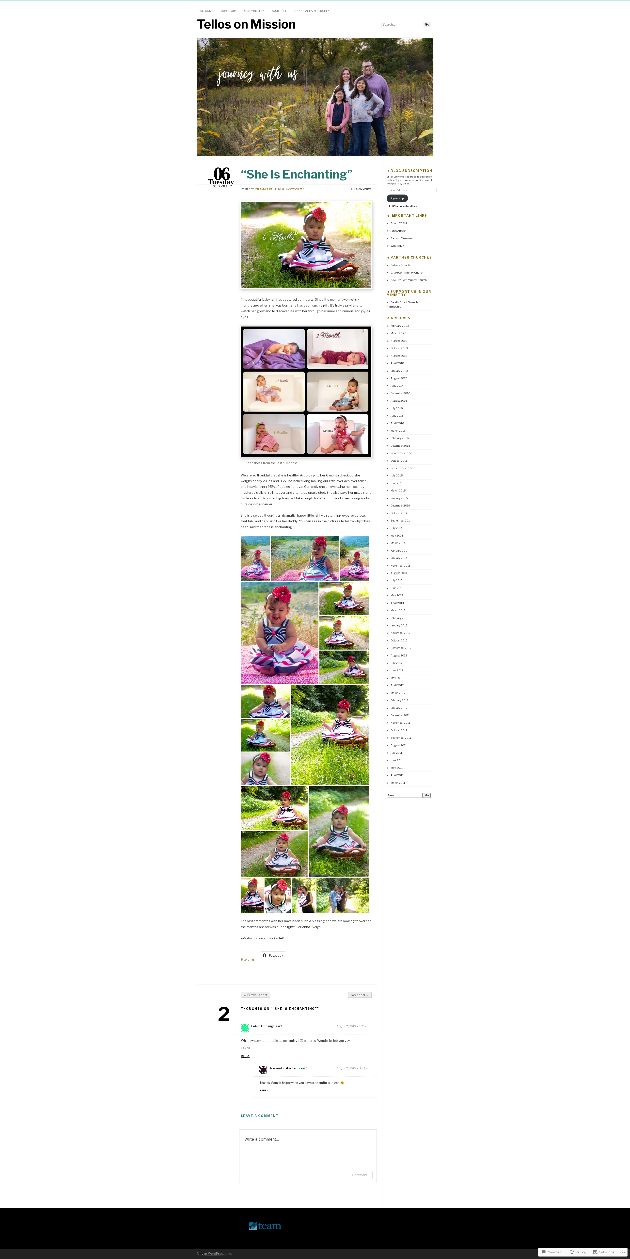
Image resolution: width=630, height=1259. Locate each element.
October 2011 (399, 730)
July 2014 (397, 528)
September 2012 (401, 648)
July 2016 (397, 408)
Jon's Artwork (399, 230)
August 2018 (399, 356)
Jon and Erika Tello (267, 189)
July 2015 (397, 475)
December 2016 (400, 393)
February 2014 (400, 550)
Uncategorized (294, 189)
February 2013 (400, 618)
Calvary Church (400, 265)
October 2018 (399, 348)
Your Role (279, 11)
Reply (245, 1056)
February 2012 (400, 700)
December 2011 (400, 715)
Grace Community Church (407, 272)
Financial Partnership (311, 11)
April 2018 (397, 363)
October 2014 (399, 513)
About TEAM (399, 223)
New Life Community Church (409, 280)
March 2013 (398, 610)
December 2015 (400, 445)
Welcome (206, 11)
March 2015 (398, 490)
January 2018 (399, 371)
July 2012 (397, 663)
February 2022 (400, 325)
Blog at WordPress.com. (214, 1254)
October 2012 (399, 640)
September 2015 (401, 468)
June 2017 (397, 385)
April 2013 (397, 603)
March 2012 (398, 693)
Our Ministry (254, 11)
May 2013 (397, 595)
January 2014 (399, 558)
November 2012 (400, 633)
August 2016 (399, 400)
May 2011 (397, 767)
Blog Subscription (411, 171)
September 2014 (401, 520)
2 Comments (362, 189)
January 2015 (399, 498)
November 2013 (400, 565)
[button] (256, 559)
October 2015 (399, 460)
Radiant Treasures (401, 238)
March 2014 (398, 543)
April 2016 (397, 423)
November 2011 (400, 722)
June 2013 (397, 588)
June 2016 (397, 415)
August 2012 (399, 655)
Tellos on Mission (246, 24)
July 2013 (397, 580)
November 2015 (401, 453)
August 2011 (399, 745)
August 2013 (399, 573)
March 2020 (398, 333)
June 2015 (397, 483)
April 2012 (397, 685)
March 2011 (398, 783)
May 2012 (397, 678)
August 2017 (399, 378)
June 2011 (397, 760)
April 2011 (397, 775)
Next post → (360, 995)
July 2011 (396, 752)
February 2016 (400, 438)
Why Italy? (397, 245)
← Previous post (255, 995)
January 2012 (399, 708)
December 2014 (400, 505)
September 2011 (401, 737)
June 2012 (397, 670)
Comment (359, 1175)
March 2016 (398, 430)
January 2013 (399, 625)
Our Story (229, 11)
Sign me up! (397, 198)
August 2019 (399, 341)
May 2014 (397, 535)
